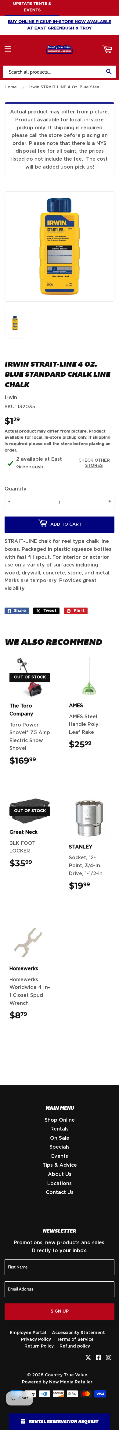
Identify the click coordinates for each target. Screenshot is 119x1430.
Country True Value (66, 1375)
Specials (59, 1147)
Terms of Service (75, 1339)
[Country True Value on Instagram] (108, 1358)
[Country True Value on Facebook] (98, 1358)
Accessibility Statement (78, 1333)
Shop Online (60, 1120)
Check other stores (94, 463)
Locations (59, 1183)
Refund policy (75, 1346)
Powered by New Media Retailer (57, 1382)
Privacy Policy (36, 1339)
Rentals (59, 1129)
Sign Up (60, 1311)
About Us (59, 1174)
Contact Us (60, 1192)
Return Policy (39, 1346)
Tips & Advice (59, 1165)
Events (59, 1156)
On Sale (59, 1138)
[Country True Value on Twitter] (88, 1358)
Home (11, 87)
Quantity (16, 488)
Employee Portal (28, 1333)
